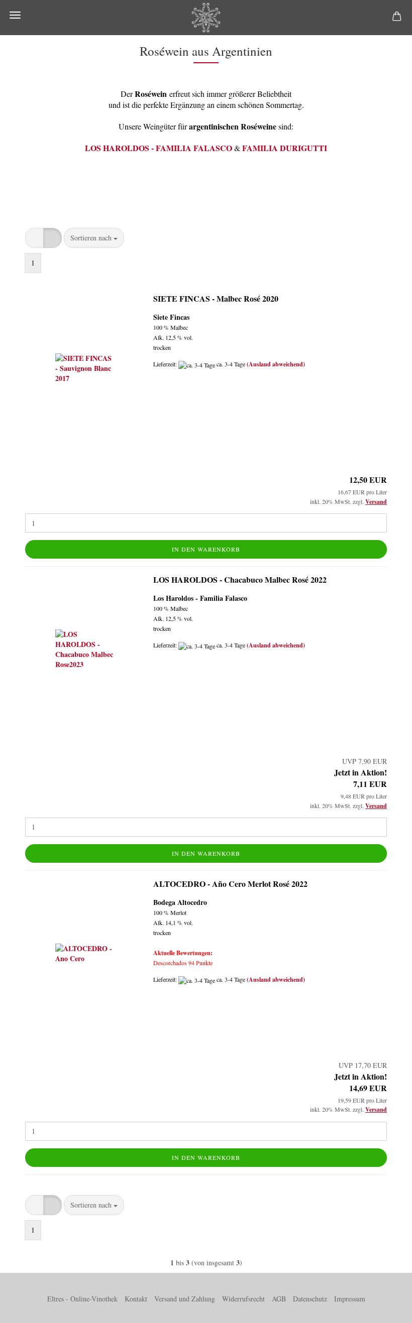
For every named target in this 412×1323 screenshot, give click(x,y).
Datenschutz (310, 1298)
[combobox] (94, 238)
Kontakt (136, 1298)
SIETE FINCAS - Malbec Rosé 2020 (215, 298)
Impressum (349, 1298)
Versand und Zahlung (184, 1298)
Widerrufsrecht (243, 1298)
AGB (279, 1298)
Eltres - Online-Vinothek (82, 1298)
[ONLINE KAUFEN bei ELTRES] (206, 17)
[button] (34, 238)
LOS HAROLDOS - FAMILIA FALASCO (158, 148)
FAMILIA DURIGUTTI (284, 148)
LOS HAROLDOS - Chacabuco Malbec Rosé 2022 (240, 579)
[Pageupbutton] (384, 1307)
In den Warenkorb (206, 549)
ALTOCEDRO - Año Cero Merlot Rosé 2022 (230, 883)
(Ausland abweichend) (276, 364)
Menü (15, 15)
